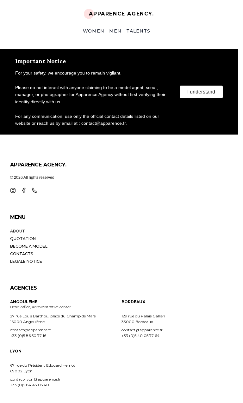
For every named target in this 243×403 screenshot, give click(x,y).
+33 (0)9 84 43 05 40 (29, 384)
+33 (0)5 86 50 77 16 (28, 335)
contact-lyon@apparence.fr (35, 379)
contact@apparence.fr (30, 330)
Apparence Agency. (121, 14)
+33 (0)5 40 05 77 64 (140, 335)
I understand (201, 91)
